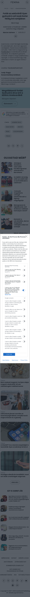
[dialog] (15, 298)
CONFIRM (9, 354)
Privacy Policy (24, 360)
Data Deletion (5, 360)
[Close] (26, 237)
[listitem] (15, 266)
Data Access (15, 360)
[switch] (24, 270)
